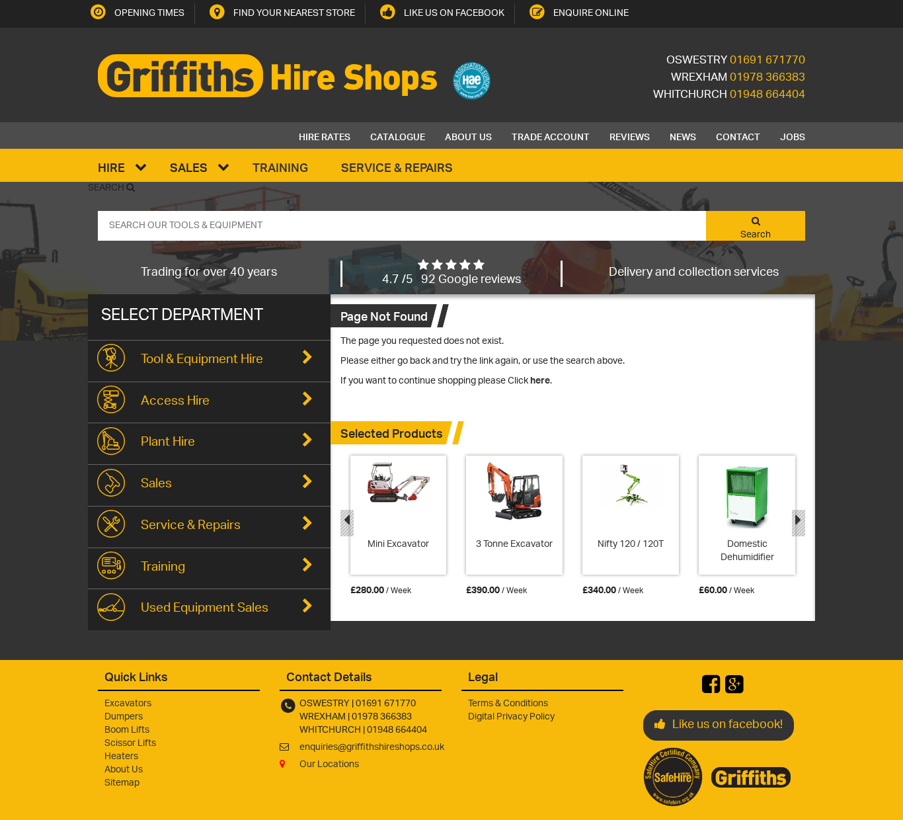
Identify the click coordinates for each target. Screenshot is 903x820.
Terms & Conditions (508, 704)
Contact (738, 135)
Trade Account (551, 135)
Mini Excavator (398, 544)
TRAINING (280, 167)
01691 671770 (767, 61)
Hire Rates (324, 135)
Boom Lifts (126, 730)
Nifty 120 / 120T (631, 544)
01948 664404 (767, 95)
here (540, 381)
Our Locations (329, 765)
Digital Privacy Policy (511, 717)
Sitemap (121, 783)
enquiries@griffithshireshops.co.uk (371, 747)
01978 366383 (767, 78)
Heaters (121, 757)
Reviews (629, 135)
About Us (468, 135)
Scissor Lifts (130, 743)
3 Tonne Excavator (514, 544)
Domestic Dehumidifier (747, 551)
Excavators (127, 704)
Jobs (792, 135)
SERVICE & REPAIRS (397, 167)
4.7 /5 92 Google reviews (451, 280)
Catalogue (397, 135)
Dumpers (123, 717)
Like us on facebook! (727, 725)
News (683, 135)
